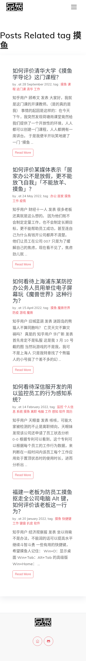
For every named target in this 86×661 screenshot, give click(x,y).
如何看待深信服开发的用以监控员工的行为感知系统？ (42, 393)
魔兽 (30, 313)
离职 (34, 411)
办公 (53, 196)
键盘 (23, 523)
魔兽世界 (64, 308)
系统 (19, 411)
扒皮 (30, 523)
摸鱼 (64, 84)
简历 (69, 411)
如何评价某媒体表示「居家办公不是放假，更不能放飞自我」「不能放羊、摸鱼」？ (42, 179)
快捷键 (66, 519)
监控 (60, 407)
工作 (37, 89)
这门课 (21, 89)
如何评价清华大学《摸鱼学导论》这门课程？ (42, 74)
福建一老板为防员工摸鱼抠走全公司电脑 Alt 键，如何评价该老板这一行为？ (42, 502)
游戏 (23, 313)
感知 (55, 411)
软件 (62, 411)
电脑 (41, 411)
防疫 (16, 313)
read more (23, 152)
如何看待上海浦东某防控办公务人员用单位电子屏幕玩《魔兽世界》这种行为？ (42, 291)
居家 (60, 196)
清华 (30, 89)
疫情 (23, 201)
